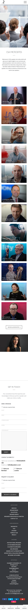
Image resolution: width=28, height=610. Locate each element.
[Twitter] (10, 599)
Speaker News (14, 510)
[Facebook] (4, 599)
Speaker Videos (14, 514)
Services (14, 508)
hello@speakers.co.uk (14, 465)
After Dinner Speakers (14, 544)
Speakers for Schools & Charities (14, 516)
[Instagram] (13, 602)
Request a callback (10, 494)
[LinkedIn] (16, 599)
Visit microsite (7, 375)
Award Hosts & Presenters (14, 551)
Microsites (14, 526)
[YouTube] (22, 599)
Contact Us (14, 518)
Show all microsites (13, 327)
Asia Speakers (14, 549)
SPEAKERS (17, 608)
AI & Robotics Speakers (14, 547)
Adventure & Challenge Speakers (14, 553)
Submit (6, 452)
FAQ (14, 528)
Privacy (14, 534)
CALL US (3, 608)
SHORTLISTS (11, 608)
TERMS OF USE (14, 532)
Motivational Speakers (14, 542)
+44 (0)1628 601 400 (15, 591)
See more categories (14, 555)
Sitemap (14, 530)
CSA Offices (14, 512)
